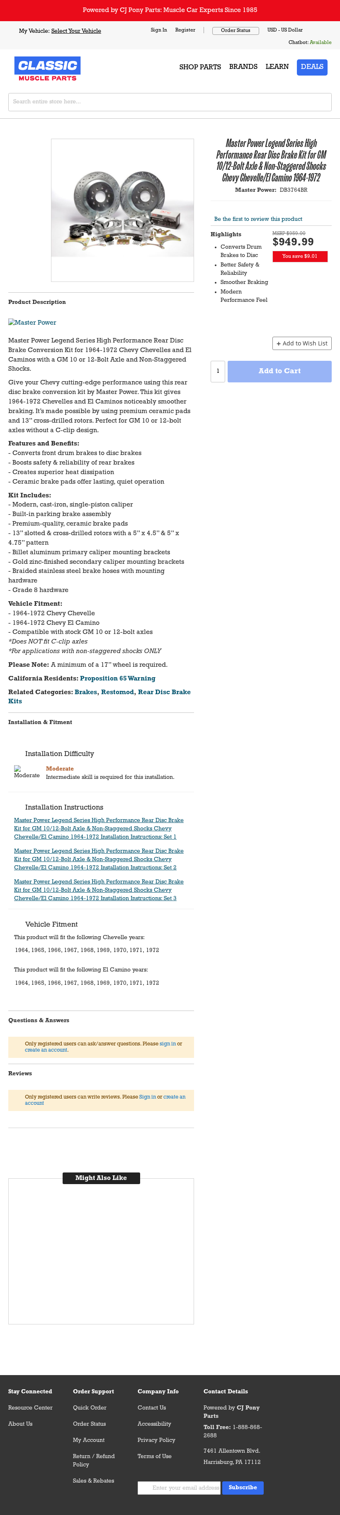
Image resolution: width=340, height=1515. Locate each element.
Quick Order (90, 1408)
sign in (168, 1044)
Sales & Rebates (93, 1481)
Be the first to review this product (258, 219)
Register (185, 30)
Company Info (158, 1392)
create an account (46, 1050)
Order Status (235, 30)
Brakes (86, 692)
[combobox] (170, 102)
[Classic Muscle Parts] (29, 67)
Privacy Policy (156, 1440)
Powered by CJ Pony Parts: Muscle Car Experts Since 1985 (170, 10)
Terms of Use (155, 1457)
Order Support (93, 1392)
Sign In (159, 30)
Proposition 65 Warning (117, 679)
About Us (20, 1424)
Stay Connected (30, 1392)
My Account (88, 1440)
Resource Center (30, 1408)
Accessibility (154, 1424)
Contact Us (152, 1408)
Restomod (117, 692)
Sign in (147, 1097)
